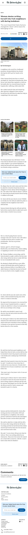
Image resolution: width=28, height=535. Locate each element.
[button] (3, 2)
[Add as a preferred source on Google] (13, 34)
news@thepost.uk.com (9, 532)
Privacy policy (4, 497)
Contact (3, 495)
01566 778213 (8, 529)
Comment (23, 479)
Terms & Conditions (6, 494)
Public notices (4, 499)
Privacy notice (14, 181)
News (2, 12)
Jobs (2, 498)
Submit (22, 178)
